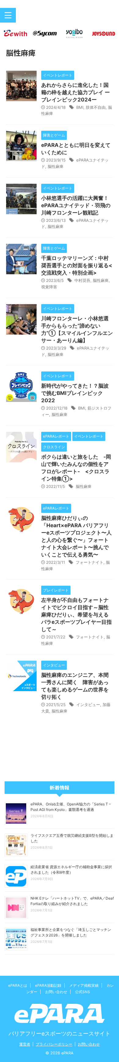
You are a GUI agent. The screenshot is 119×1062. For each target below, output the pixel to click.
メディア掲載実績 (84, 985)
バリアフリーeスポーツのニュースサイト (59, 1033)
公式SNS (82, 991)
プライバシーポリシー (54, 1044)
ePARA (59, 17)
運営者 (24, 1044)
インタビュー (88, 704)
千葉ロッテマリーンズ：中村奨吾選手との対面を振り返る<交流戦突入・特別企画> (76, 265)
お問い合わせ (56, 991)
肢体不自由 (96, 107)
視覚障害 (49, 286)
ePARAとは (17, 985)
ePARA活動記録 (48, 985)
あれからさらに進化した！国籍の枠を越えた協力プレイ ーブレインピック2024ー (75, 92)
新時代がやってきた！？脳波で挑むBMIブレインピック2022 (75, 393)
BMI (79, 107)
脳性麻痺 (55, 166)
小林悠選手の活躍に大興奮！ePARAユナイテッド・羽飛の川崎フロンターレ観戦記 (75, 205)
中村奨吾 (82, 280)
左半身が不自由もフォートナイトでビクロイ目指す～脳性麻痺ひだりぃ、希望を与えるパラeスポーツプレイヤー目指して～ (76, 614)
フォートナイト (89, 562)
